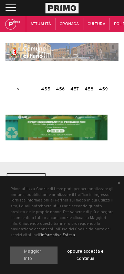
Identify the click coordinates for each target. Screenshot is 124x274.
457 (74, 89)
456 (60, 89)
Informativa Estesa (58, 235)
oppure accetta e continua (85, 255)
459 (103, 89)
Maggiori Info (33, 255)
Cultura (96, 24)
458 (88, 89)
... (33, 89)
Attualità (40, 24)
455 (45, 89)
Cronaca (69, 24)
